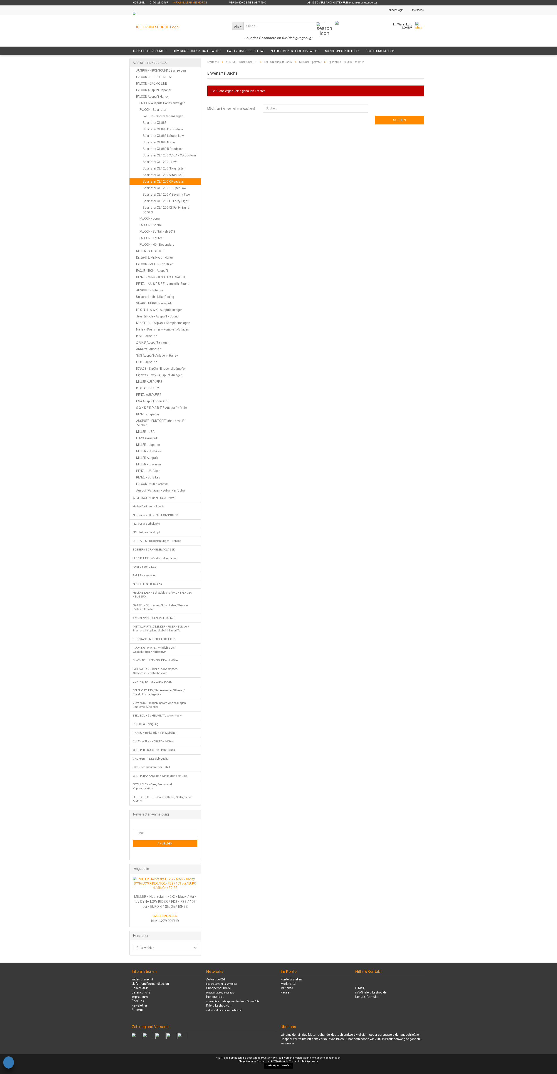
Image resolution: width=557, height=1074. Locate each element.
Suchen (399, 120)
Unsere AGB (140, 988)
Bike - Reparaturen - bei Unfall (151, 767)
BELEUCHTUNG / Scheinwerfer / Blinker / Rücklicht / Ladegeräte (159, 692)
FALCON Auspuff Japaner (153, 90)
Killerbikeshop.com (219, 1005)
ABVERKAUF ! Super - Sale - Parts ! (197, 51)
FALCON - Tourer (150, 238)
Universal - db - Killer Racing (155, 297)
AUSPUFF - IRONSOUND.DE (150, 51)
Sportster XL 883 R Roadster (163, 149)
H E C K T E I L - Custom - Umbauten (155, 558)
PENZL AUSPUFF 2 (148, 394)
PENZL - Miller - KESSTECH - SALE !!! (160, 277)
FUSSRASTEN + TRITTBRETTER (154, 639)
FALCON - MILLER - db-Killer (154, 264)
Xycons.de (313, 1061)
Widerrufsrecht (142, 979)
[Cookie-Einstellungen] (9, 1063)
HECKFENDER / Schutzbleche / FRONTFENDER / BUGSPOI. (162, 594)
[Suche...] (321, 26)
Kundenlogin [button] (395, 10)
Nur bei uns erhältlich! (342, 51)
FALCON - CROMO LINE (151, 83)
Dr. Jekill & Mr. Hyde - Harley (154, 257)
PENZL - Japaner (147, 414)
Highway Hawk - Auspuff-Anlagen (159, 375)
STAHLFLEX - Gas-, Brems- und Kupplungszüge (152, 786)
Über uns (138, 1001)
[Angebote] (196, 868)
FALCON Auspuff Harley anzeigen (162, 103)
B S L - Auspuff (146, 336)
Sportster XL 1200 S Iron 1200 (163, 175)
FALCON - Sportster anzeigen (163, 116)
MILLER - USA (145, 431)
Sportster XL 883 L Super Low (163, 136)
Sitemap (138, 1010)
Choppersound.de (218, 988)
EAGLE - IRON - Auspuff (152, 270)
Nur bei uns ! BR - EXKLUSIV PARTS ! (295, 51)
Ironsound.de (215, 996)
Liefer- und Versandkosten (150, 983)
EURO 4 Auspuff (147, 438)
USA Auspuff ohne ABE (152, 401)
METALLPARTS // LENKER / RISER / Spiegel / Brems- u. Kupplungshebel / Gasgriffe (161, 628)
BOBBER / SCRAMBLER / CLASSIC (154, 549)
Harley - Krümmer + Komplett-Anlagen (162, 329)
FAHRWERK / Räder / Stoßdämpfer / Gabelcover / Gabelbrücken (155, 671)
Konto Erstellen (291, 979)
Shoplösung (245, 1061)
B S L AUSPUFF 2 (147, 388)
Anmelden (165, 843)
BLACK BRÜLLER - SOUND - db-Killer (155, 660)
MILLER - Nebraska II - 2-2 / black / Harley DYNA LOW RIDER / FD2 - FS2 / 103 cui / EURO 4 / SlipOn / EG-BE (165, 901)
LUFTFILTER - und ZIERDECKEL (152, 681)
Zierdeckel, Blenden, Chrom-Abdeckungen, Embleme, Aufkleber (159, 705)
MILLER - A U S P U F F (150, 251)
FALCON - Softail (150, 225)
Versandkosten (293, 1057)
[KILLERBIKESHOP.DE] (179, 31)
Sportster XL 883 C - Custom (163, 129)
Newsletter (139, 1005)
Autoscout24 (215, 979)
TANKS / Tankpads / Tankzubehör (154, 732)
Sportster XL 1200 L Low (160, 162)
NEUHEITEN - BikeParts (147, 584)
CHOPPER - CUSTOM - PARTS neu (154, 750)
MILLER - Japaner (148, 444)
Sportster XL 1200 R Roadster (164, 181)
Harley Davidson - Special (245, 51)
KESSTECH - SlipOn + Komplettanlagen (163, 323)
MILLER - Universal (148, 464)
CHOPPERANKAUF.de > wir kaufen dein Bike (160, 775)
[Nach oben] (545, 1067)
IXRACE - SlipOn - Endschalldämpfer (161, 368)
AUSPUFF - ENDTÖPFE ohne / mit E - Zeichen (161, 423)
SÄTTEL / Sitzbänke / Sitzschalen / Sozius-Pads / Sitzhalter (160, 607)
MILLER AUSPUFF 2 (149, 381)
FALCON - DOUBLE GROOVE (154, 77)
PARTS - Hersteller (144, 575)
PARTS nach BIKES (144, 566)
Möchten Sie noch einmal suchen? (231, 108)
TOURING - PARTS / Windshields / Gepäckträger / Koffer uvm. (154, 649)
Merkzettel (417, 10)
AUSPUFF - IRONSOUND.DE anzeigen (161, 70)
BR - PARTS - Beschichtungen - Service (157, 540)
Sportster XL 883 (154, 122)
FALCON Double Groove (152, 484)
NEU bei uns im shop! (380, 51)
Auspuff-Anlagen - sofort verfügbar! (161, 490)
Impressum (140, 996)
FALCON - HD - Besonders (156, 244)
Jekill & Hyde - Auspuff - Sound (157, 316)
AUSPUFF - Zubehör (149, 290)
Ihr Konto (287, 988)
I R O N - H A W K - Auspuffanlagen (159, 310)
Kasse (285, 992)
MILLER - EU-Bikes (148, 451)
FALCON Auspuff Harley (152, 96)
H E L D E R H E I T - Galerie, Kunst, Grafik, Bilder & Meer (162, 799)
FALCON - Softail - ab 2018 (157, 231)
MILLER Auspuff (147, 458)
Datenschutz (141, 992)
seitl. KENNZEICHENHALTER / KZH (154, 617)
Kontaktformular (367, 996)
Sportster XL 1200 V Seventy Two (166, 194)
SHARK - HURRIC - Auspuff (154, 303)
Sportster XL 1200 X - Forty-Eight (166, 201)
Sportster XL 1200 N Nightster (164, 168)
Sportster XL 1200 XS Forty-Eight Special (166, 210)
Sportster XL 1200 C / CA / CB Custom (169, 155)
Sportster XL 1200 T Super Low (164, 188)
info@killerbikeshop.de (190, 2)
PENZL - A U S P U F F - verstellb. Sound (162, 283)
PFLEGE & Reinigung (145, 724)
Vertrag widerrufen (278, 1065)
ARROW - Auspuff (148, 349)
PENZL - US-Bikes (148, 471)
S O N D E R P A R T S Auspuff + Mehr (161, 407)
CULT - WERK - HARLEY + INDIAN (153, 741)
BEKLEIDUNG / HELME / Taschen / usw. (157, 715)
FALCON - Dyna (149, 218)
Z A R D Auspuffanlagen (152, 342)
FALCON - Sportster (152, 109)
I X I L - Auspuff (146, 362)
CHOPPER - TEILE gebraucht (150, 758)
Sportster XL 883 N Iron (159, 142)
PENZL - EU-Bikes (148, 477)
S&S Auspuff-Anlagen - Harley (157, 355)
